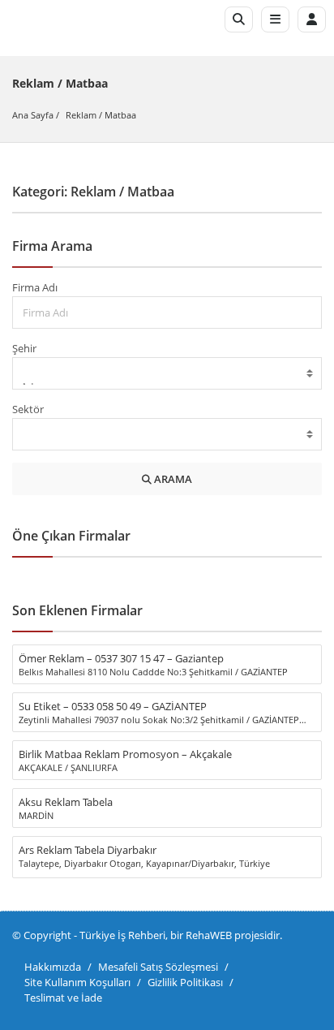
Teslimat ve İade (63, 997)
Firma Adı (35, 287)
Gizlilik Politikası (185, 982)
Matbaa (120, 115)
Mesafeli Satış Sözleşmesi (158, 966)
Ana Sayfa (33, 115)
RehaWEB (209, 935)
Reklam (81, 115)
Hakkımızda (52, 966)
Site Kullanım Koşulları (77, 982)
